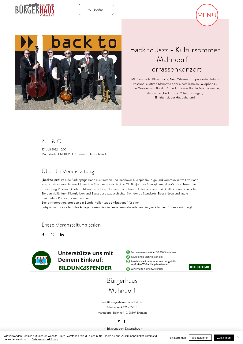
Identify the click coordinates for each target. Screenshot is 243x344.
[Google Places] (119, 321)
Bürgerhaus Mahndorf (122, 285)
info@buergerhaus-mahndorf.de (122, 302)
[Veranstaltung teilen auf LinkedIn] (62, 234)
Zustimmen (224, 337)
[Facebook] (124, 321)
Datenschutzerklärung (45, 339)
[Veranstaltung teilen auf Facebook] (43, 234)
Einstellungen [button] (178, 337)
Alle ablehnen (200, 337)
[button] (207, 15)
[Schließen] (238, 337)
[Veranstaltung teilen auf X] (52, 234)
